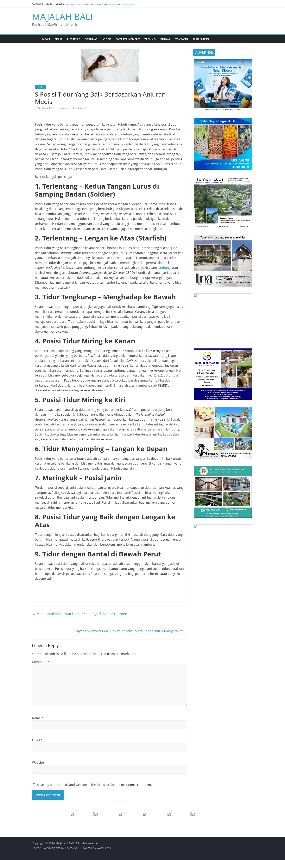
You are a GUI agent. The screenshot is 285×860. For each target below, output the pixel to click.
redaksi (63, 108)
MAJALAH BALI (62, 16)
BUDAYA (165, 39)
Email (37, 740)
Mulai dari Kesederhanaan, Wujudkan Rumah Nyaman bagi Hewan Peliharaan (116, 3)
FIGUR (58, 39)
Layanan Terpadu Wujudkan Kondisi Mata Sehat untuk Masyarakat (131, 631)
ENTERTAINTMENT (128, 39)
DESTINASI (91, 39)
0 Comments (79, 108)
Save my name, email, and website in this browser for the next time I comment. (94, 785)
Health (40, 87)
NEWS (46, 39)
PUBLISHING (201, 39)
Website (38, 762)
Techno (150, 39)
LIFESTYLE (73, 39)
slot (58, 848)
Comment (40, 662)
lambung (164, 267)
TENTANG (181, 39)
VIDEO (107, 39)
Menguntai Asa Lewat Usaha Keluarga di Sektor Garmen (79, 613)
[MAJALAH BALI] (36, 39)
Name (37, 718)
